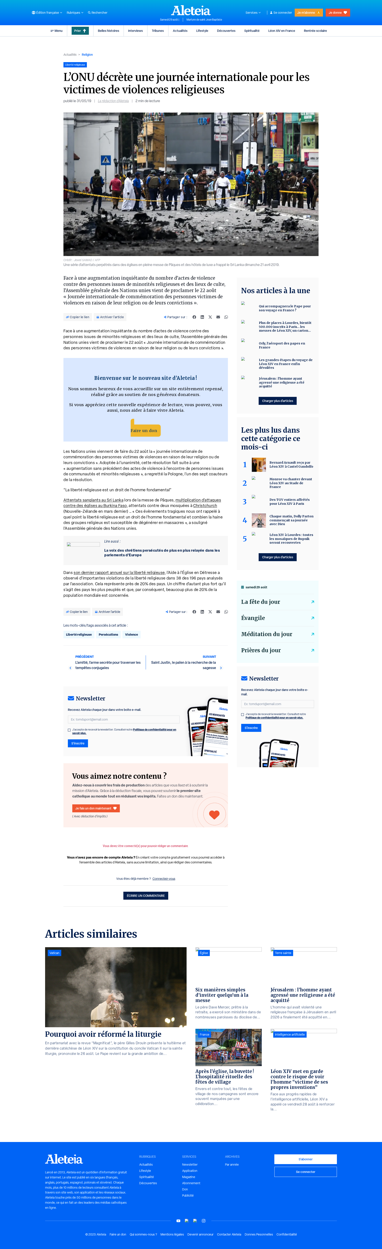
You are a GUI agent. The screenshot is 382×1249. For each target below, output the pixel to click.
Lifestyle (202, 31)
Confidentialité (287, 1234)
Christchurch (205, 505)
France (204, 1035)
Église (204, 953)
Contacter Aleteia (229, 1234)
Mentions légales (172, 1234)
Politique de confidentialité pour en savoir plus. (274, 717)
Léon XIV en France (281, 31)
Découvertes (226, 31)
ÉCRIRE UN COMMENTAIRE (146, 895)
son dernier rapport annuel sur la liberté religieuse (119, 572)
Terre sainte (283, 953)
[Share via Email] (218, 317)
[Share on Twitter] (210, 317)
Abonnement (191, 1183)
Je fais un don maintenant (93, 808)
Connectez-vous (164, 879)
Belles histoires (108, 31)
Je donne (335, 12)
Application (189, 1171)
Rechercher (99, 13)
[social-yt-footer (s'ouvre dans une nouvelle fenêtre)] (178, 1220)
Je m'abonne (306, 12)
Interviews (135, 31)
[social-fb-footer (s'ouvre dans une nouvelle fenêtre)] (187, 1220)
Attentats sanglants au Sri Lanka (93, 500)
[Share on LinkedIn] (202, 317)
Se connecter (282, 13)
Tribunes (158, 31)
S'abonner (306, 1159)
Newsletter (190, 1165)
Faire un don (144, 430)
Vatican (54, 953)
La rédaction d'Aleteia (113, 101)
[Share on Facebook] (194, 317)
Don (185, 1189)
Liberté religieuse (79, 634)
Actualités (180, 31)
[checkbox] (69, 730)
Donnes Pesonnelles (259, 1234)
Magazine (188, 1177)
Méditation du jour (266, 634)
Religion (87, 54)
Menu (59, 31)
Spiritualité (252, 31)
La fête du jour (260, 602)
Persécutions (108, 634)
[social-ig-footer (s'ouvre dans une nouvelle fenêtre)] (204, 1220)
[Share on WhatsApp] (226, 317)
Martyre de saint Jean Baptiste (204, 19)
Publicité (188, 1195)
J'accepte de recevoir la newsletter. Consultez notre (124, 731)
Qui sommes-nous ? (143, 1234)
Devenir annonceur (200, 1234)
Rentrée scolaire (315, 31)
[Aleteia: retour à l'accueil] (191, 10)
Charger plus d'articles (277, 401)
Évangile (253, 618)
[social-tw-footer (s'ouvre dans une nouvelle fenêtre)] (195, 1220)
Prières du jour (261, 650)
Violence (131, 634)
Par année (232, 1165)
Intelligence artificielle (290, 1035)
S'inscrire (77, 743)
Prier (77, 31)
